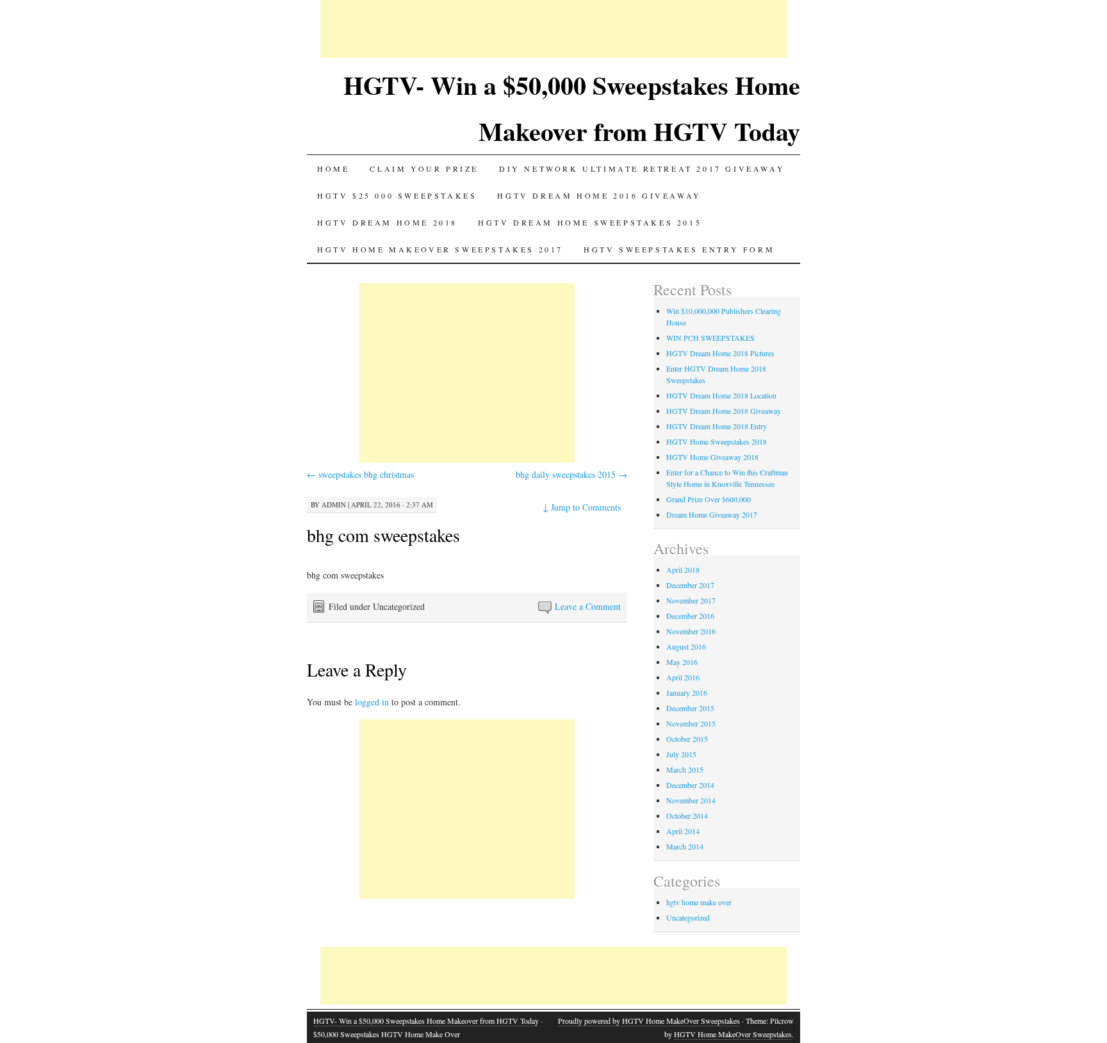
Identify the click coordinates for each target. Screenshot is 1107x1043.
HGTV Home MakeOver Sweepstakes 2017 (440, 249)
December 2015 (690, 708)
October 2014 (687, 815)
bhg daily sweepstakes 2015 (571, 474)
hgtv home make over (699, 902)
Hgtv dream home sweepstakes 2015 (589, 222)
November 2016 (691, 631)
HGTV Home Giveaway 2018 (712, 457)
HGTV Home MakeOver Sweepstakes (733, 1034)
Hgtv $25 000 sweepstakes (397, 195)
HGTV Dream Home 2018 (387, 222)
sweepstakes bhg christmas (360, 474)
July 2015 (681, 754)
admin (334, 504)
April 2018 (683, 569)
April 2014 (683, 831)
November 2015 (691, 723)
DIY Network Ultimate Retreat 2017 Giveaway (642, 168)
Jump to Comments (582, 507)
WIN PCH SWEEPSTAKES (710, 338)
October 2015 (687, 739)
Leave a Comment (588, 606)
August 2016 (686, 646)
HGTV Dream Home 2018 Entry (716, 426)
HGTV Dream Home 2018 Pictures (720, 353)
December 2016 (690, 616)
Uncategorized (688, 917)
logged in (372, 702)
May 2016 (682, 662)
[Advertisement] (553, 29)
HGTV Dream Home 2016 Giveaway (599, 195)
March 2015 (684, 769)
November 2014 (691, 800)
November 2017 (691, 600)
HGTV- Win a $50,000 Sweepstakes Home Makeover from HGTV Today (426, 1020)
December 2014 (690, 785)
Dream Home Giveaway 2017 (711, 514)
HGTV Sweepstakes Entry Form (679, 249)
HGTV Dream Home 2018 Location (721, 395)
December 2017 (690, 585)
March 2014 (684, 846)
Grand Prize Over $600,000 (708, 499)
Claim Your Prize (424, 168)
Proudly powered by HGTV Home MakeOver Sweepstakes (649, 1020)
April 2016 (683, 677)
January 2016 (686, 692)
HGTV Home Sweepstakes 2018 (716, 441)
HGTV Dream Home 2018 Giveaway (723, 411)
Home (333, 168)
